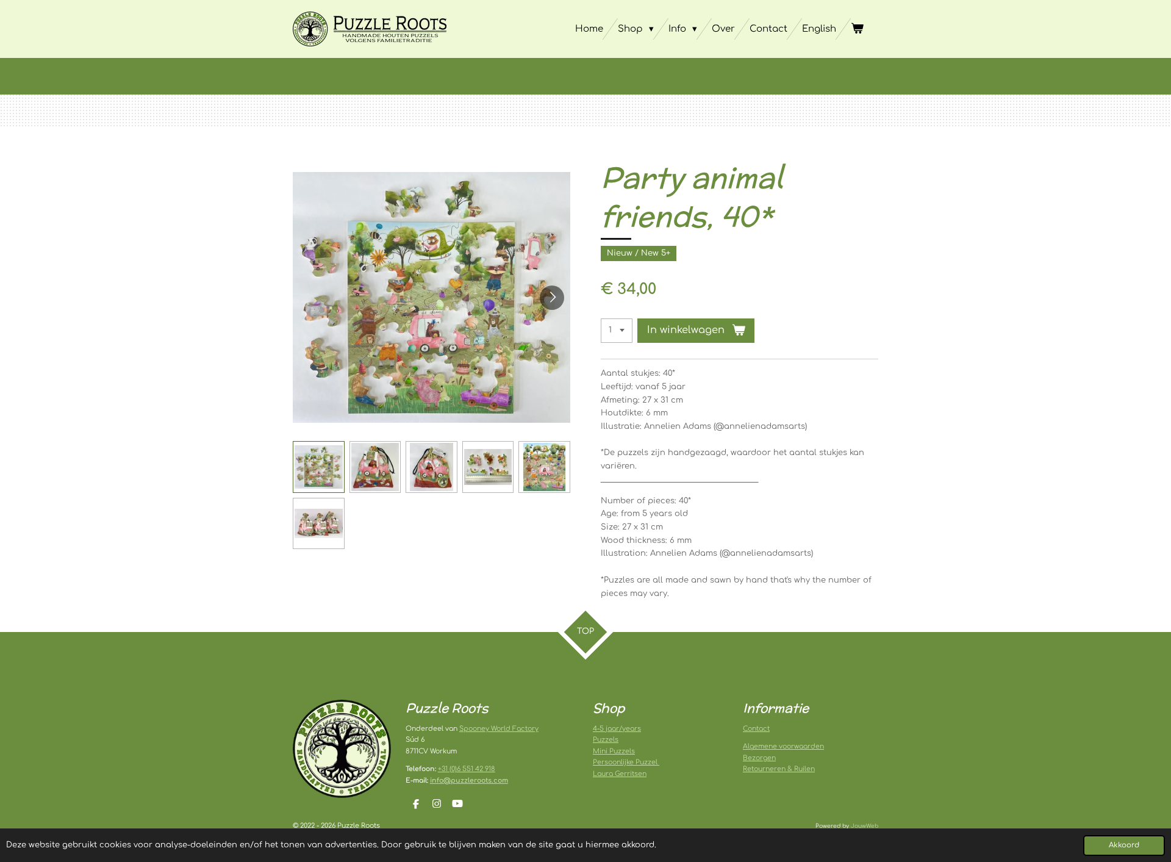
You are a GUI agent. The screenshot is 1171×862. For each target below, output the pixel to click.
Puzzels (605, 740)
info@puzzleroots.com (469, 781)
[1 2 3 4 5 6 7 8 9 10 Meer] (616, 330)
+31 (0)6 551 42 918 (466, 769)
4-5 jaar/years (617, 729)
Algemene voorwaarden (783, 746)
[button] (319, 467)
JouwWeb (864, 826)
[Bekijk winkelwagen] (857, 29)
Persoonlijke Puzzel (626, 762)
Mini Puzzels (614, 751)
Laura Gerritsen (619, 774)
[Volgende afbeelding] (552, 298)
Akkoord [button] (1124, 845)
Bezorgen (759, 758)
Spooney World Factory (499, 729)
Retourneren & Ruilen (779, 769)
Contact (756, 729)
